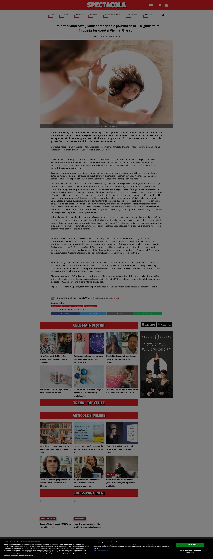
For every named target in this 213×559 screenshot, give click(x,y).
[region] (106, 549)
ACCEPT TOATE (190, 545)
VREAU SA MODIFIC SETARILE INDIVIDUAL (190, 551)
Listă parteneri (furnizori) (101, 550)
